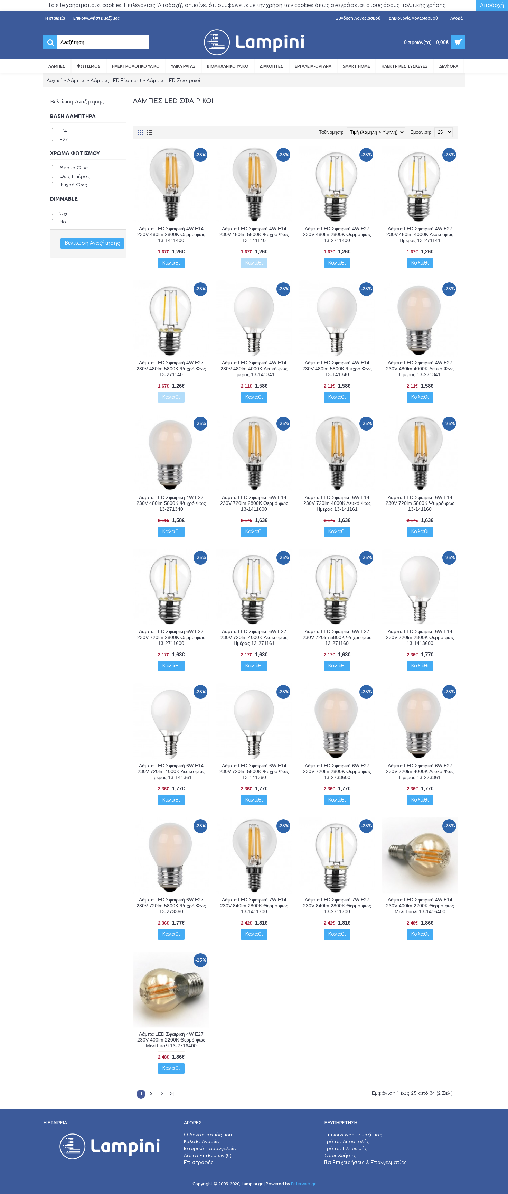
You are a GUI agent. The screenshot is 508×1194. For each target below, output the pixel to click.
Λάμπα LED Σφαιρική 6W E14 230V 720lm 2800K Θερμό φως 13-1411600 (254, 503)
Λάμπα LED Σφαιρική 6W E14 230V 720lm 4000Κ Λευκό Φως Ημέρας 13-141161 (337, 503)
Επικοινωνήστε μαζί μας (353, 1134)
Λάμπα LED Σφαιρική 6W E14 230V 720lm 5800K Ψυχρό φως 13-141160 (420, 503)
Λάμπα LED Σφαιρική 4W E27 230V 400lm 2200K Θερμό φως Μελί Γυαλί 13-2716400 (171, 1039)
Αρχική (55, 80)
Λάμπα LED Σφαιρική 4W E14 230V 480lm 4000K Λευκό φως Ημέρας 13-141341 (254, 368)
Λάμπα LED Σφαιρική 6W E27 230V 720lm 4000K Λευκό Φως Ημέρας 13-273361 (420, 771)
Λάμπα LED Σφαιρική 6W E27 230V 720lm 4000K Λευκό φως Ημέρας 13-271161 (254, 637)
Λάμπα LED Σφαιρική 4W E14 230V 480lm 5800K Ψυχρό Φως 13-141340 (337, 368)
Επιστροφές (199, 1162)
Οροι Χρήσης (340, 1155)
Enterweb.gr (303, 1183)
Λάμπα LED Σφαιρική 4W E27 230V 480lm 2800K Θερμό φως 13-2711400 (337, 234)
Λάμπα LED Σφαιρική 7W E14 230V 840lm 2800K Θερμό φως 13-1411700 (254, 905)
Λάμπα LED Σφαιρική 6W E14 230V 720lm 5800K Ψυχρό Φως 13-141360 (254, 771)
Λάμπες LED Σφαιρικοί (174, 80)
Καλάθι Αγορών (202, 1141)
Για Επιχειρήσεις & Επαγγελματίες (365, 1162)
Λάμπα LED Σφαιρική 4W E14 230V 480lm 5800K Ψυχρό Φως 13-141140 (254, 234)
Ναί (63, 222)
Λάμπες (76, 80)
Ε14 (62, 131)
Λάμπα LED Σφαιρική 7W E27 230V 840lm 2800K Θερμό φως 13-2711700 (337, 905)
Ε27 (63, 139)
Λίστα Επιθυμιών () (207, 1155)
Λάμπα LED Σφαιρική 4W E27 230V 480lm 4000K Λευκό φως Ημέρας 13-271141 (419, 234)
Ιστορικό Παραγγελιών (210, 1148)
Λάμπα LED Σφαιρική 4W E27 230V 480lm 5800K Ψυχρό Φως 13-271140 (171, 368)
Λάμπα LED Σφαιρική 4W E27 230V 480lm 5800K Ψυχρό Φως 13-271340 (171, 503)
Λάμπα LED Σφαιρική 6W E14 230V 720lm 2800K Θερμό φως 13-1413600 (420, 637)
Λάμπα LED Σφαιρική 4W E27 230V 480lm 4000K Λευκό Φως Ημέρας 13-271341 (420, 368)
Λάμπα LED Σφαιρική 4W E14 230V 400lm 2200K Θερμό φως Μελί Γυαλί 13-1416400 (420, 905)
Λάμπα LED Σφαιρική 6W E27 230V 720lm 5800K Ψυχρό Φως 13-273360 (171, 905)
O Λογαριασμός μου (208, 1134)
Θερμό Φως (73, 168)
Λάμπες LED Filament (116, 80)
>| (172, 1093)
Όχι (63, 213)
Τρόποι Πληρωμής (345, 1148)
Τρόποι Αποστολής (346, 1141)
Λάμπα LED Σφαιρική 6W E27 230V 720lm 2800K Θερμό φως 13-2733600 (337, 771)
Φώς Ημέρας (74, 176)
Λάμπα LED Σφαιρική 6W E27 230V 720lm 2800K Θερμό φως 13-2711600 (171, 637)
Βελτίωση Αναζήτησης (92, 243)
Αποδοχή (492, 5)
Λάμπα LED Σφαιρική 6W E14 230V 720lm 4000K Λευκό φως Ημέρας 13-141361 (171, 771)
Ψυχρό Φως (72, 185)
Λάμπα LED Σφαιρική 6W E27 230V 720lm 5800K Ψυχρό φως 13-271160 (337, 637)
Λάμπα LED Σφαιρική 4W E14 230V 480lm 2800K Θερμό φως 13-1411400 (171, 234)
